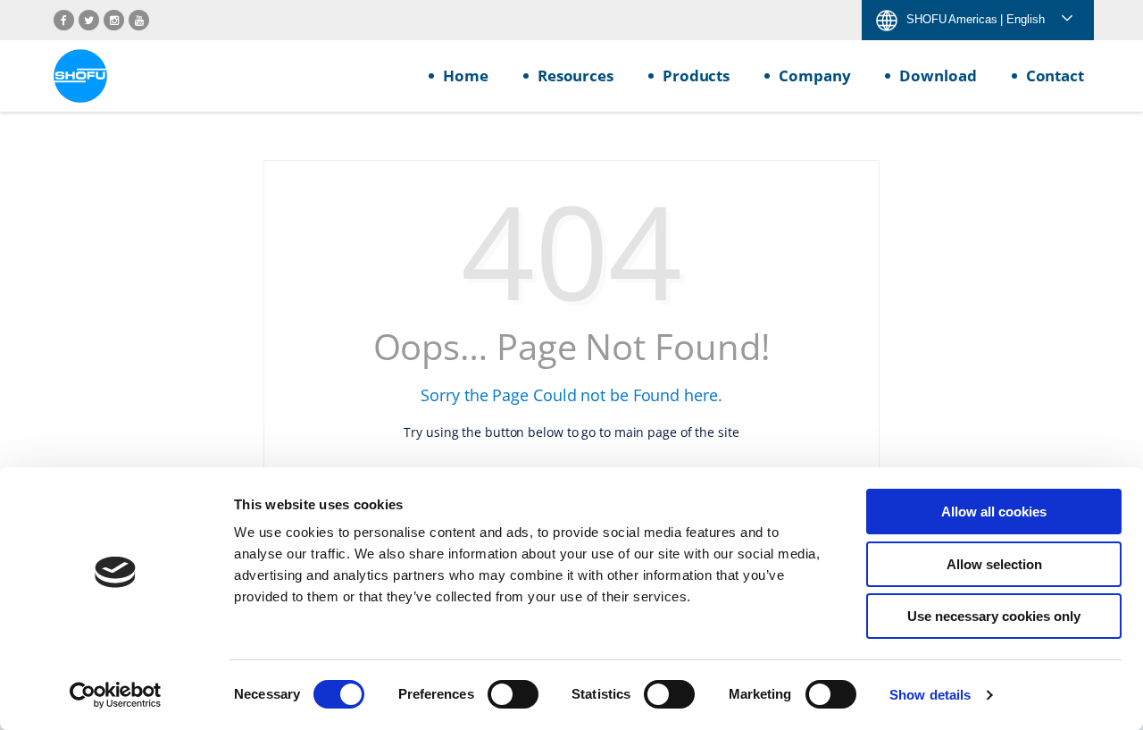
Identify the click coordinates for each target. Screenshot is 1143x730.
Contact (1055, 75)
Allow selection (994, 564)
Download (937, 75)
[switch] (513, 694)
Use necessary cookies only (993, 616)
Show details (930, 694)
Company (814, 75)
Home (465, 75)
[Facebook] (64, 20)
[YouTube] (139, 20)
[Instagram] (114, 20)
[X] (89, 20)
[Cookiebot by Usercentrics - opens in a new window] (116, 695)
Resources (575, 75)
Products (696, 75)
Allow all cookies (994, 511)
